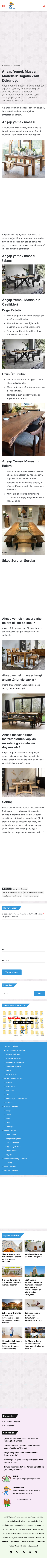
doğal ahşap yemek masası (33, 892)
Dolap (8, 1110)
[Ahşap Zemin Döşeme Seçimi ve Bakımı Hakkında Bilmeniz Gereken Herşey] (12, 1332)
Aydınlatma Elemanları (14, 1062)
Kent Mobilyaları (12, 1143)
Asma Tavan (10, 1086)
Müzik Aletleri (11, 1074)
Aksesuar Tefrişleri (13, 1058)
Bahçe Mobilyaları (13, 1139)
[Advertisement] (23, 37)
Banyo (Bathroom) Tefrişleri (15, 1159)
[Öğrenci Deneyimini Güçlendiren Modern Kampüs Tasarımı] (12, 1271)
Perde (8, 1070)
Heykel (8, 1155)
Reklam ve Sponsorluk (29, 1546)
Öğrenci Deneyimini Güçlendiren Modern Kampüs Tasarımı (11, 1282)
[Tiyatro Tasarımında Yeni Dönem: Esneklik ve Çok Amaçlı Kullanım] (12, 1246)
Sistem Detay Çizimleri (13, 1078)
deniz (15, 1476)
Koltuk (8, 1114)
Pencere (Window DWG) (16, 1098)
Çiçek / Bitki (10, 1135)
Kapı (7, 1094)
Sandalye (9, 1126)
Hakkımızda (14, 1542)
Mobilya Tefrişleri (11, 1106)
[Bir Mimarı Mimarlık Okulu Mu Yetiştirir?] (35, 1246)
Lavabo (8, 1163)
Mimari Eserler (8, 1426)
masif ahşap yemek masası (12, 896)
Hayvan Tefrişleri (11, 1171)
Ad (3, 949)
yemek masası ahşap (31, 896)
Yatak (7, 1122)
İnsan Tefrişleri (10, 1167)
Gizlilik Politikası (27, 1542)
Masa (7, 1118)
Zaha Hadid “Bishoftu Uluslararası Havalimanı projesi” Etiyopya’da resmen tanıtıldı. (11, 1318)
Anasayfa (7, 65)
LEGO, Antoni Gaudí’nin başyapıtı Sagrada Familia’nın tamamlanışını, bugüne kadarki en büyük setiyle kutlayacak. (33, 1287)
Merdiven (9, 1090)
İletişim (5, 1542)
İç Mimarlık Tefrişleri (12, 1054)
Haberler (16, 65)
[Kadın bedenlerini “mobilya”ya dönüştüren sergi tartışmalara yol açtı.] (35, 1304)
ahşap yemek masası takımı (12, 892)
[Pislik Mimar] (11, 6)
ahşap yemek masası (20, 889)
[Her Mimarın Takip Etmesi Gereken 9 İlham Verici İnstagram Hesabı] (35, 1332)
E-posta (5, 960)
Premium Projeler (11, 1046)
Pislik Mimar (18, 1487)
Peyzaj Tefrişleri (10, 1131)
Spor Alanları (10, 1151)
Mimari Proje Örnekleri (11, 1422)
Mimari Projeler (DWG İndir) (15, 1050)
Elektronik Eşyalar (13, 1066)
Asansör (9, 1082)
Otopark (9, 1102)
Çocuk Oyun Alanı (13, 1147)
